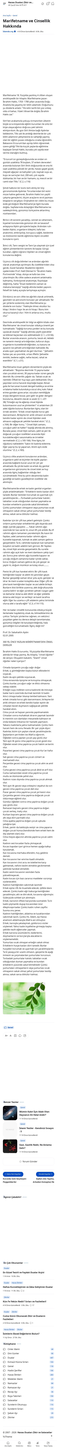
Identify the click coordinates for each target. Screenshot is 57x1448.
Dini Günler (13, 1353)
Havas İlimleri (17, 1283)
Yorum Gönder (30, 1161)
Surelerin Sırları (15, 1408)
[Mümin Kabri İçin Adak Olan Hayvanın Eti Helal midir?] (10, 1113)
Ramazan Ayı (14, 1387)
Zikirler (6, 1297)
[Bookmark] (15, 1035)
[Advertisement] (28, 65)
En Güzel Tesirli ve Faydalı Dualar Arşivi (23, 1272)
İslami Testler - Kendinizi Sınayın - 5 (36, 1130)
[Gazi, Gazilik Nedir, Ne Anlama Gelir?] (10, 1146)
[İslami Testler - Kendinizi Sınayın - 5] (10, 1129)
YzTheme (7, 1436)
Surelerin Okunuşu (17, 1404)
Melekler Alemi (15, 1379)
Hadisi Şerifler (15, 1370)
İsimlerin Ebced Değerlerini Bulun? (21, 1333)
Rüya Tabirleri (14, 1396)
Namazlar (12, 1383)
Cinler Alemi (14, 1349)
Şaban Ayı (12, 1413)
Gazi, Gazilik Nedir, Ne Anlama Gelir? (35, 1146)
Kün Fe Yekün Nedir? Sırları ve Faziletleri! (24, 1301)
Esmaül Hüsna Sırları (18, 1361)
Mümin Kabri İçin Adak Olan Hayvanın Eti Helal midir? (34, 1113)
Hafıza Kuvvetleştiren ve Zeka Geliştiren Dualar (28, 1286)
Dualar (6, 1268)
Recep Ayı (12, 1391)
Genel (10, 1027)
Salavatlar (12, 1400)
